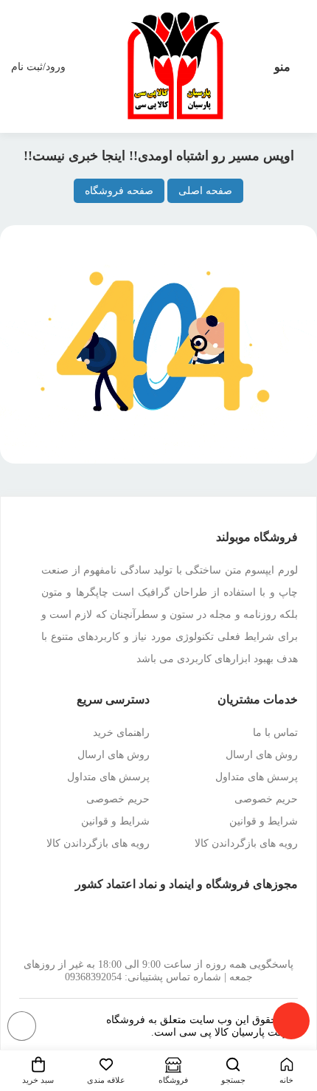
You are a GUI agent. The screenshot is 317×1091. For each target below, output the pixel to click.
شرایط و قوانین (263, 821)
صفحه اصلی (205, 190)
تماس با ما (275, 732)
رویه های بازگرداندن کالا (246, 843)
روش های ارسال (262, 754)
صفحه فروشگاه (119, 190)
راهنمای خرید (121, 732)
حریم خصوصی (266, 799)
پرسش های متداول (256, 776)
